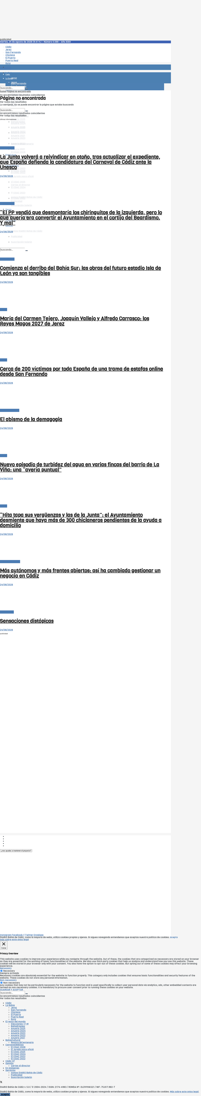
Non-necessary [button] (8, 980)
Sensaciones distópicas (27, 621)
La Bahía (10, 1005)
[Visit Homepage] (28, 59)
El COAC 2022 (18, 172)
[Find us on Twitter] (1, 1082)
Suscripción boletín (21, 205)
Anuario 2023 (18, 1033)
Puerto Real (17, 1017)
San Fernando (18, 1010)
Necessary (9, 970)
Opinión (9, 1063)
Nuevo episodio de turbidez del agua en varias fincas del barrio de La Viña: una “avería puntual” (79, 467)
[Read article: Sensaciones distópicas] (82, 598)
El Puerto (16, 1014)
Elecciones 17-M (19, 1024)
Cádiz (8, 1003)
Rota (13, 1019)
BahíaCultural (12, 1040)
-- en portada (7, 147)
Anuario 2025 (18, 119)
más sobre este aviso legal (14, 939)
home (3, 91)
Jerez (14, 1007)
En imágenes (12, 1068)
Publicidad (11, 841)
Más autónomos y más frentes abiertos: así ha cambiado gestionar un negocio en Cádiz (80, 573)
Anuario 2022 (18, 1035)
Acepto (5, 1094)
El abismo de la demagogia (31, 419)
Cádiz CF (10, 1061)
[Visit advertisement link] (7, 75)
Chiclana (15, 1012)
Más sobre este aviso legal (184, 1091)
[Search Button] (26, 88)
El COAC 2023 (18, 168)
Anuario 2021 (18, 1037)
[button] (16, 850)
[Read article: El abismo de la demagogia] (82, 396)
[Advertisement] (82, 19)
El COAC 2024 (18, 1054)
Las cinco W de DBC (16, 838)
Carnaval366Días (14, 1044)
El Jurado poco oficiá (22, 176)
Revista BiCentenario (22, 1042)
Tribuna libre (7, 612)
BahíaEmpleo (18, 1026)
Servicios (10, 1070)
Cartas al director (9, 410)
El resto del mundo (12, 107)
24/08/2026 (6, 176)
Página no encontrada (19, 91)
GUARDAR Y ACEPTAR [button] (11, 989)
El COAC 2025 (18, 1051)
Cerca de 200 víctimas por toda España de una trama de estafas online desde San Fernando (81, 371)
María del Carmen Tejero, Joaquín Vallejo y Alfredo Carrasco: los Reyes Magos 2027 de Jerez (74, 321)
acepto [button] (174, 937)
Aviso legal (11, 843)
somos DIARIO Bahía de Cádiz (26, 231)
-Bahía (3, 309)
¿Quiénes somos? (14, 836)
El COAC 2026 (18, 152)
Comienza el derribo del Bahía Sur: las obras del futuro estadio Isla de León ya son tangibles (80, 271)
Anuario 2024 (18, 1030)
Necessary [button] (5, 968)
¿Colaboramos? (13, 845)
